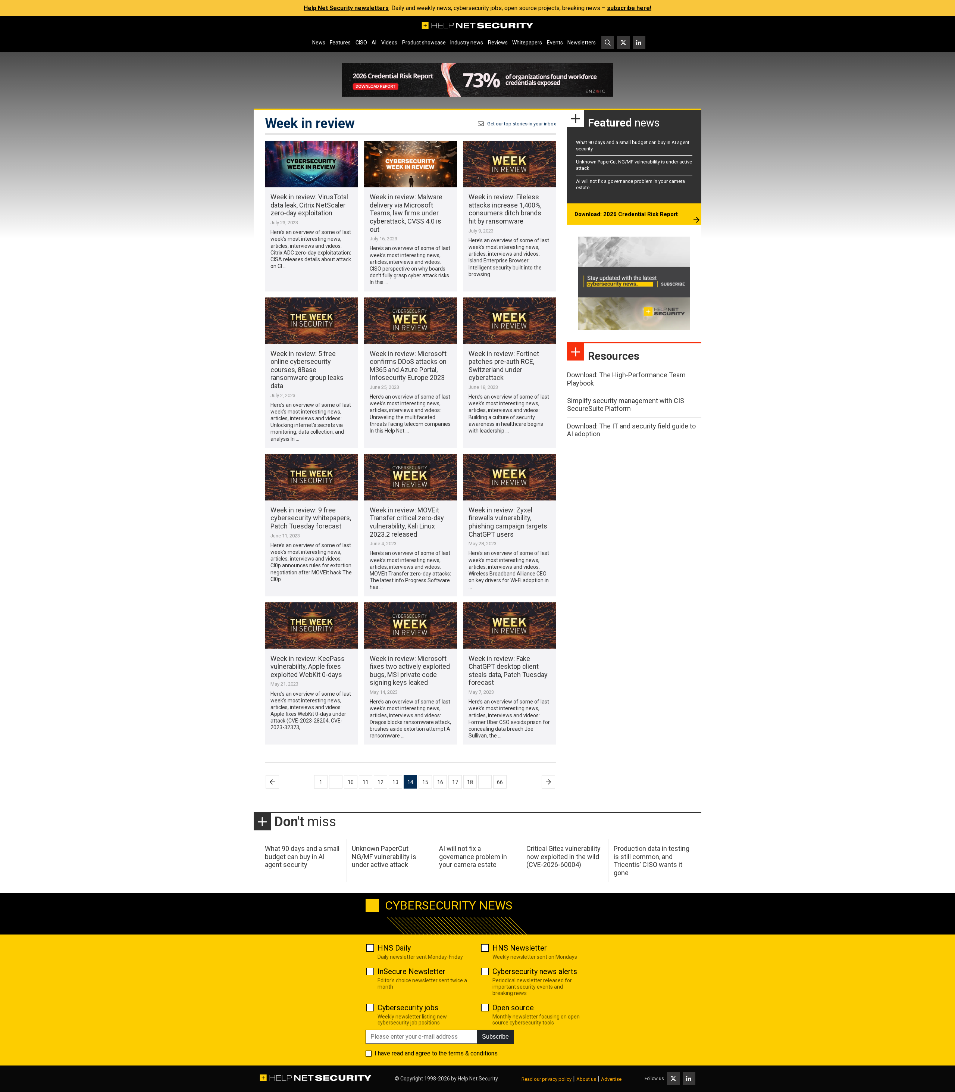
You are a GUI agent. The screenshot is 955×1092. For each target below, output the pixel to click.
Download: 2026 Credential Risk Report (626, 214)
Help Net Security (478, 1079)
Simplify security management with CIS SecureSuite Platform (625, 405)
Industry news (466, 43)
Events (555, 43)
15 (425, 782)
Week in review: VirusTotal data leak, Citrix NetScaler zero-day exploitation (309, 205)
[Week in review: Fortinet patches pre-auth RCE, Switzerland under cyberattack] (509, 320)
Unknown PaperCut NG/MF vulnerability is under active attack (384, 856)
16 (440, 782)
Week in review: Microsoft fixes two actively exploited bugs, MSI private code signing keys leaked (410, 671)
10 (351, 782)
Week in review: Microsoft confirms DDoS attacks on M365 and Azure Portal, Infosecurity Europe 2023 (408, 366)
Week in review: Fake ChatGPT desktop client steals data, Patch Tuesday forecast (508, 671)
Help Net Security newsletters (346, 8)
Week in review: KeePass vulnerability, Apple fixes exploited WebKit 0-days (307, 666)
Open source (513, 1007)
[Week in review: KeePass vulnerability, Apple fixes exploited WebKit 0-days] (311, 625)
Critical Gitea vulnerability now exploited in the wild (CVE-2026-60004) (563, 856)
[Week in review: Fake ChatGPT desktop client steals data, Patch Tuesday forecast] (509, 625)
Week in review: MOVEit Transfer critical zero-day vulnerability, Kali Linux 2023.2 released (407, 522)
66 (500, 782)
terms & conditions (473, 1053)
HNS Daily (394, 947)
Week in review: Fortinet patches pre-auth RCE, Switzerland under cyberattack (504, 366)
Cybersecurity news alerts (534, 971)
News (318, 43)
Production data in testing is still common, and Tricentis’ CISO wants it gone (651, 861)
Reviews (498, 43)
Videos (389, 43)
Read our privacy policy (547, 1079)
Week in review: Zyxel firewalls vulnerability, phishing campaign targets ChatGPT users (508, 522)
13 (395, 782)
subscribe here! (629, 8)
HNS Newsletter (519, 947)
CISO (361, 43)
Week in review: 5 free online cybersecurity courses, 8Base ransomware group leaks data (307, 370)
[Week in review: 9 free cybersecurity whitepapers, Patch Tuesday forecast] (311, 477)
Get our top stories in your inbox (521, 123)
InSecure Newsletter (411, 971)
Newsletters (581, 43)
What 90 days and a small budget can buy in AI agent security (302, 856)
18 (470, 782)
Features (340, 43)
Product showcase (424, 43)
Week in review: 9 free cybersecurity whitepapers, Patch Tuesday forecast (310, 518)
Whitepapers (527, 43)
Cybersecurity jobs (408, 1007)
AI (374, 43)
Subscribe (495, 1036)
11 (366, 782)
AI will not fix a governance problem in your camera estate (473, 856)
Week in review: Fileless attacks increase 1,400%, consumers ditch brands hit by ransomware (505, 209)
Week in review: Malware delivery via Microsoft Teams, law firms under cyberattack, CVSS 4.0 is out (406, 213)
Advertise (611, 1079)
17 (455, 782)
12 (380, 782)
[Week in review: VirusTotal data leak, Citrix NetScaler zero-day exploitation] (311, 164)
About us (586, 1079)
